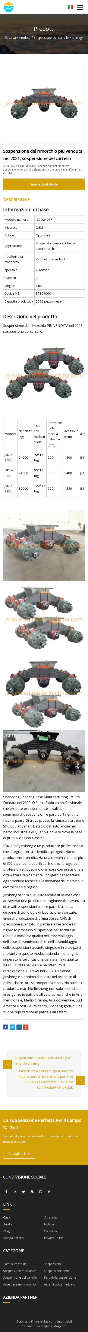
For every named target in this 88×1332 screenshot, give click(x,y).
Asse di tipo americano (60, 1284)
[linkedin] (15, 1191)
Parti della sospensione (60, 1277)
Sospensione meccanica (20, 1271)
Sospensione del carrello (51, 38)
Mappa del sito (13, 1238)
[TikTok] (49, 1191)
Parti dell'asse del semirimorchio (15, 1264)
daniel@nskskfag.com (51, 1326)
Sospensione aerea (57, 1271)
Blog (6, 1231)
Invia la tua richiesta (44, 184)
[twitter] (23, 1191)
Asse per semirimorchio (19, 1284)
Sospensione (53, 1264)
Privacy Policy (53, 1238)
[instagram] (40, 1191)
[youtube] (32, 1191)
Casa (12, 38)
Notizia (49, 1224)
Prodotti (25, 38)
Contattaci (16, 1153)
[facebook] (6, 1191)
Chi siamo (51, 1217)
